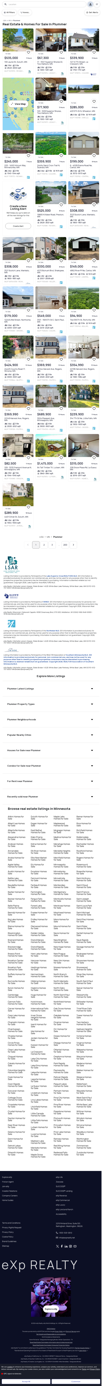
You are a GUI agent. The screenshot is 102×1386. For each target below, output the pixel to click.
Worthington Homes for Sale (83, 1139)
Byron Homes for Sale (16, 989)
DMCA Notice (51, 1329)
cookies (10, 1367)
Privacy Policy (8, 1232)
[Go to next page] (73, 544)
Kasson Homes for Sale (39, 1045)
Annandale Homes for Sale (15, 851)
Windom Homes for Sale (84, 1119)
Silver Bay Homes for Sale (84, 975)
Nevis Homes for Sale (61, 934)
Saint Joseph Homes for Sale (83, 899)
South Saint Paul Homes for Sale (84, 982)
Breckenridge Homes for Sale (15, 947)
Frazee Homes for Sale (39, 913)
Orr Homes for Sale (60, 1030)
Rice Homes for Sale (83, 824)
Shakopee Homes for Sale (84, 954)
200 (65, 544)
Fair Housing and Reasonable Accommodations (51, 1334)
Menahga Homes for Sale (62, 845)
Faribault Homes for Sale (39, 886)
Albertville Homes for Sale (16, 831)
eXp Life (59, 1177)
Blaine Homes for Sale (16, 927)
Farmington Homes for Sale (38, 893)
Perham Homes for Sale (61, 1091)
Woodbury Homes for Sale (85, 1132)
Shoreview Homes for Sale (85, 961)
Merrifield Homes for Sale (62, 858)
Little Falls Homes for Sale (39, 1121)
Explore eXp (7, 1177)
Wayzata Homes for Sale (84, 1091)
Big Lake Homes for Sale (15, 920)
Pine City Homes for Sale (61, 1098)
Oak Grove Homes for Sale (62, 1009)
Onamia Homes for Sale (61, 1023)
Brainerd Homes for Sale (15, 941)
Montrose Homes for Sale (62, 906)
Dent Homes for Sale (15, 1139)
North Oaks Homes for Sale (61, 989)
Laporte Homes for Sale (38, 1080)
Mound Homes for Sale (62, 927)
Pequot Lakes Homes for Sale (61, 1084)
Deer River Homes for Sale (16, 1126)
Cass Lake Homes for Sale (16, 1016)
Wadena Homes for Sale (84, 1064)
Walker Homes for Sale (85, 1071)
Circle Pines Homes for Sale (15, 1043)
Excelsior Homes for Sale (39, 872)
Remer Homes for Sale (84, 817)
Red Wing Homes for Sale (62, 1146)
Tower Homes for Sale (84, 1016)
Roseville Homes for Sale (84, 872)
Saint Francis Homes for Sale (83, 893)
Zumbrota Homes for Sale (84, 1153)
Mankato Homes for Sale (38, 1148)
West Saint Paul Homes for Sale (84, 1098)
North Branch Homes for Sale (61, 975)
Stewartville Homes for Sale (83, 995)
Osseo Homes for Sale (62, 1037)
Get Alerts (93, 12)
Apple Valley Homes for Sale (15, 865)
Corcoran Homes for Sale (16, 1091)
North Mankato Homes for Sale (61, 982)
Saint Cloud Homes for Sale (83, 886)
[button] (51, 688)
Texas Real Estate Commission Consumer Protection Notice (51, 1345)
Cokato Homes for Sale (16, 1064)
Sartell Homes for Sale (84, 934)
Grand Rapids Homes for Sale (38, 947)
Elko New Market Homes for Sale (39, 858)
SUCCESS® (60, 1186)
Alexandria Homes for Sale (16, 838)
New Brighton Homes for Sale (61, 941)
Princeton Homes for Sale (62, 1126)
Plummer (58, 536)
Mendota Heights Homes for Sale (62, 851)
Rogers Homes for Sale (85, 858)
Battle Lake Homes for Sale (15, 879)
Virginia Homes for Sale (83, 1043)
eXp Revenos (61, 1196)
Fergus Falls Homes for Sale (38, 899)
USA (41, 536)
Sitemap (5, 1246)
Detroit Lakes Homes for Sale (15, 1146)
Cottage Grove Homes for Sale (15, 1098)
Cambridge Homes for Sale (15, 995)
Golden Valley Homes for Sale (38, 934)
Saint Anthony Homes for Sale (83, 879)
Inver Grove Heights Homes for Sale (38, 1017)
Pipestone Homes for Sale (62, 1112)
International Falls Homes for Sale (39, 1009)
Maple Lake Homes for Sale (61, 817)
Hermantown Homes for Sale (38, 975)
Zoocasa (59, 1182)
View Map (20, 103)
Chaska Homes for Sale (15, 1037)
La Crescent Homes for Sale (38, 1052)
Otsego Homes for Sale (62, 1043)
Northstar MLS (52, 630)
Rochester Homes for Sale (85, 845)
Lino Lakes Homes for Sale (39, 1100)
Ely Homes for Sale (37, 865)
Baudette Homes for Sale (16, 886)
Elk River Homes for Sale (38, 851)
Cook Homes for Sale (15, 1078)
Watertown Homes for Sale (83, 1084)
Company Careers (9, 1196)
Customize (75, 1381)
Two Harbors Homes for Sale (83, 1023)
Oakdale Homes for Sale (61, 1016)
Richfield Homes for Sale (84, 831)
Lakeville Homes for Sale (38, 1073)
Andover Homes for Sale (15, 845)
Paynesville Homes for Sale (61, 1071)
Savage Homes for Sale (85, 947)
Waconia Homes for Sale (84, 1057)
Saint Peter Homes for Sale (83, 927)
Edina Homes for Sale (39, 845)
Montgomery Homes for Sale (61, 893)
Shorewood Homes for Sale (83, 968)
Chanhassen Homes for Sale (15, 1030)
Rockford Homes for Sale (84, 851)
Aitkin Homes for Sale (16, 817)
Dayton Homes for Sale (16, 1119)
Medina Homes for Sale (62, 838)
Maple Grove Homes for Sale (38, 1155)
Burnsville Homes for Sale (16, 982)
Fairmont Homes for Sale (39, 879)
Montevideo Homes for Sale (61, 886)
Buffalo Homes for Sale (16, 975)
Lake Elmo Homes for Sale (39, 1066)
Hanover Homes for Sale (38, 961)
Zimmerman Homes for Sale (83, 1146)
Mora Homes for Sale (61, 920)
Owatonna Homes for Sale (62, 1057)
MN (48, 536)
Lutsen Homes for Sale (39, 1128)
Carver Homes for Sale (16, 1009)
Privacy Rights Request (11, 1227)
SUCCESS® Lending (64, 1191)
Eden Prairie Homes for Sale (38, 838)
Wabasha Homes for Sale (84, 1050)
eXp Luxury (60, 1205)
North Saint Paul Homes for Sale (62, 995)
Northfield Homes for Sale (62, 1002)
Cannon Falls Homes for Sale (15, 1002)
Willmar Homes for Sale (83, 1112)
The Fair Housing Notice (82, 1348)
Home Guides (7, 1200)
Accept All (26, 1381)
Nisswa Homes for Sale (62, 968)
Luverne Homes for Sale (38, 1135)
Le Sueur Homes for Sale (39, 1087)
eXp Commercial (63, 1200)
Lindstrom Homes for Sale (39, 1093)
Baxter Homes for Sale (16, 893)
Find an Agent (8, 1182)
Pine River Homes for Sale (62, 1105)
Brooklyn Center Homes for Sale (16, 961)
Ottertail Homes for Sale (61, 1050)
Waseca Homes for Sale (83, 1078)
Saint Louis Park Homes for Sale (84, 906)
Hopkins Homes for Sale (38, 989)
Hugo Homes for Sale (38, 995)
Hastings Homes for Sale (39, 968)
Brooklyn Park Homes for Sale (15, 968)
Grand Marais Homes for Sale (38, 941)
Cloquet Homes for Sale (15, 1057)
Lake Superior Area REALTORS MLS (61, 576)
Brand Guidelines (9, 1241)
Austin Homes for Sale (16, 872)
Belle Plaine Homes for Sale (15, 906)
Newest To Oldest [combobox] (26, 12)
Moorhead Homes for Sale (62, 913)
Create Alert (18, 226)
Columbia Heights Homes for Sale (16, 1071)
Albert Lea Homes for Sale (16, 824)
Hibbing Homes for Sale (38, 982)
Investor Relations (9, 1191)
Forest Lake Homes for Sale (38, 906)
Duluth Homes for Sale (39, 817)
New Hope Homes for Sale (62, 947)
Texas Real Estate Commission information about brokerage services (51, 1342)
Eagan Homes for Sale (39, 824)
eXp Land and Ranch (64, 1209)
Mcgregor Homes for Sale (62, 831)
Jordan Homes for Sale (39, 1039)
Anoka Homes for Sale (16, 858)
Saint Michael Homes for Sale (83, 913)
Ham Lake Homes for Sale (39, 954)
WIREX (46, 602)
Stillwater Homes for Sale (84, 1002)
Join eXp (5, 1186)
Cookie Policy (7, 1237)
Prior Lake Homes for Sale (62, 1132)
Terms (84, 1369)
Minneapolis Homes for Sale (61, 865)
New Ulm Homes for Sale (61, 961)
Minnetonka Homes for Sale (61, 872)
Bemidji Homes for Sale (16, 913)
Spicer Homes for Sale (84, 989)
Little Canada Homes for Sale (38, 1114)
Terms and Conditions (11, 1223)
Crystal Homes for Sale (16, 1112)
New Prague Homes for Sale (61, 954)
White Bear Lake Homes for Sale (84, 1105)
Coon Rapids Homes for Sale (15, 1084)
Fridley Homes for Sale (39, 920)
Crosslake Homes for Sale (16, 1105)
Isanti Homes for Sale (39, 1025)
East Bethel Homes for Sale (38, 831)
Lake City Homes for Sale (39, 1059)
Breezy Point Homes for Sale (15, 954)
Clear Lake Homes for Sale (16, 1050)
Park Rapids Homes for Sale (61, 1064)
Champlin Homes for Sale (16, 1023)
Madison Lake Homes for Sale (38, 1141)
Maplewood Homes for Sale (61, 824)
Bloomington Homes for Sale (15, 934)
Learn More (82, 1350)
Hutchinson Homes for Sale (38, 1002)
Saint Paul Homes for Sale (85, 920)
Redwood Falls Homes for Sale (61, 1153)
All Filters (11, 12)
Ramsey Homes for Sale (61, 1139)
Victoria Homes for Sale (83, 1037)
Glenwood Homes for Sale (39, 927)
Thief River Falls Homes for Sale (84, 1009)
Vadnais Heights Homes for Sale (84, 1030)
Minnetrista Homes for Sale (61, 879)
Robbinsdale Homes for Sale (83, 838)
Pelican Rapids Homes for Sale (61, 1078)
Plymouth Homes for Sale (62, 1119)
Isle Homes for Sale (37, 1032)
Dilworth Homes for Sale (15, 1153)
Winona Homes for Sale (83, 1126)
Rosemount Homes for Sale (83, 865)
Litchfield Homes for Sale (39, 1107)
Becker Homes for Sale (16, 899)
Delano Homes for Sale (16, 1132)
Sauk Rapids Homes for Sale (83, 941)
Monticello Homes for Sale (62, 899)
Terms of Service (71, 1331)
